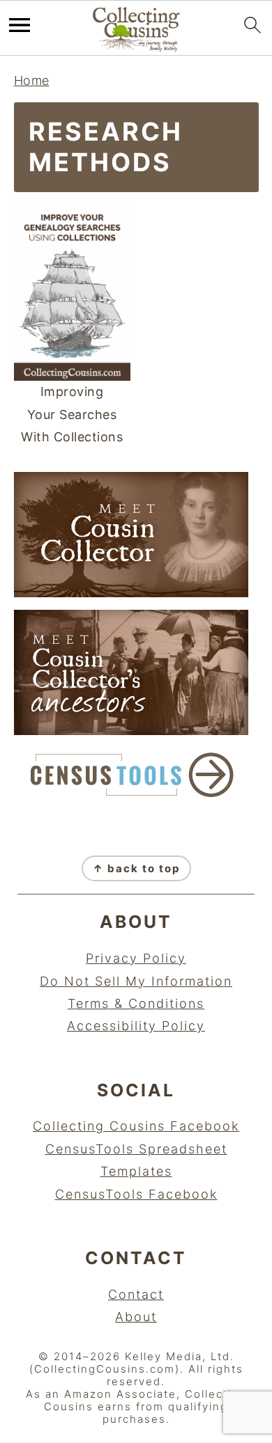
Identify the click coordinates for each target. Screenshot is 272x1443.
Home (32, 80)
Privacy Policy (136, 958)
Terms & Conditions (136, 1003)
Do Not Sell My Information (136, 981)
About (136, 1316)
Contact (136, 1294)
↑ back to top (136, 868)
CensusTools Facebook (136, 1194)
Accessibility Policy (136, 1025)
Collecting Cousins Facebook (136, 1126)
